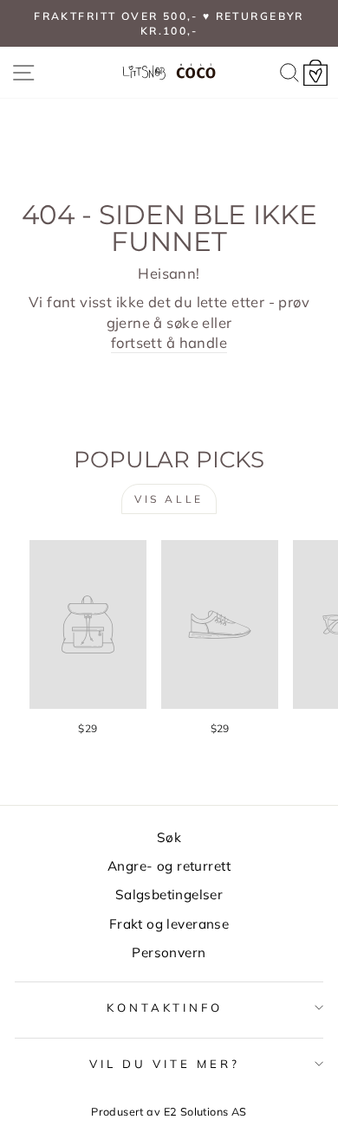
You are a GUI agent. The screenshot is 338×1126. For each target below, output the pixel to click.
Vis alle (169, 498)
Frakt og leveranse (169, 924)
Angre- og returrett (169, 866)
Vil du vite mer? (164, 1064)
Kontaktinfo (165, 1007)
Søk (169, 837)
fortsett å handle (169, 342)
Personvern (168, 952)
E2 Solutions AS (205, 1111)
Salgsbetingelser (169, 894)
